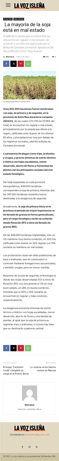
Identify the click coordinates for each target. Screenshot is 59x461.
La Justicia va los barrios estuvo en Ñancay (43, 369)
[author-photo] (29, 400)
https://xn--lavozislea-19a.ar (29, 409)
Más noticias (18, 19)
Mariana (10, 57)
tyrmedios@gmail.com (37, 434)
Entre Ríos (8, 19)
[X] (13, 64)
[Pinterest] (21, 64)
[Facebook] (6, 64)
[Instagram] (29, 447)
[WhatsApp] (28, 64)
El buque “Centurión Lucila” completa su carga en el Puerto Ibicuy (16, 370)
